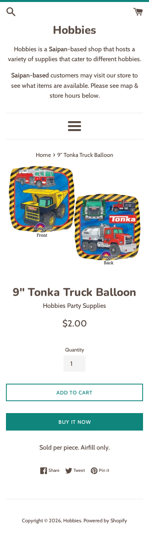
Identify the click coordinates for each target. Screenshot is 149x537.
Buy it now (74, 422)
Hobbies (74, 30)
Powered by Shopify (105, 520)
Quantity (74, 350)
